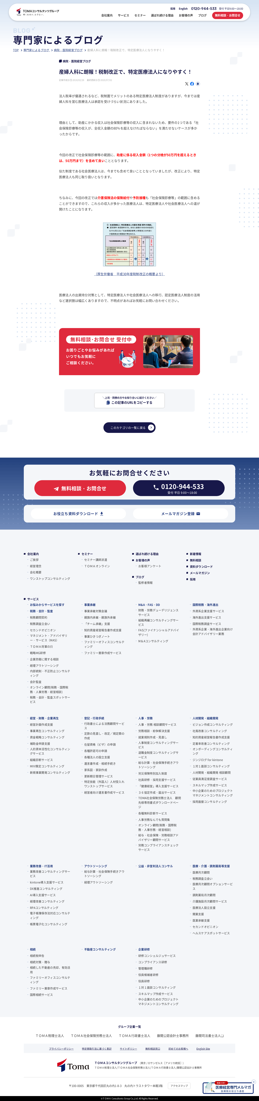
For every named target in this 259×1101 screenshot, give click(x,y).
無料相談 (195, 560)
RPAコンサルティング (44, 907)
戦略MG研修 (38, 653)
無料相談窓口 (152, 1048)
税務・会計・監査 (41, 611)
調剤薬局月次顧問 (204, 895)
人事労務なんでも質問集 (154, 819)
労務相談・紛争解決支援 (154, 731)
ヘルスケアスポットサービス (211, 933)
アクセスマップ (179, 1085)
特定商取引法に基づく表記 (97, 1048)
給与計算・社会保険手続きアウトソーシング (158, 764)
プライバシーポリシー (61, 1048)
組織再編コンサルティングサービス (158, 622)
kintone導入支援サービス (47, 882)
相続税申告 (37, 955)
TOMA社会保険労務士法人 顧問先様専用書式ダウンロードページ (159, 802)
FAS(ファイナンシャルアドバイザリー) (158, 632)
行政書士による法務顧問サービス (104, 725)
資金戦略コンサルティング (47, 737)
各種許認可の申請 (95, 751)
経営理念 (35, 566)
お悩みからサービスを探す (47, 604)
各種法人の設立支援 (97, 757)
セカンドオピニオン (43, 630)
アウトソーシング (95, 866)
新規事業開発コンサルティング (50, 772)
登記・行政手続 (94, 718)
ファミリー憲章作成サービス (103, 653)
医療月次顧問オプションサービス (213, 886)
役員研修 (144, 981)
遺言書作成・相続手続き (100, 763)
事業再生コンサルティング (47, 731)
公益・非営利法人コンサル (155, 866)
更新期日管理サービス (98, 776)
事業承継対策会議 (95, 611)
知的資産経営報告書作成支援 (103, 630)
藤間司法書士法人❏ (209, 1035)
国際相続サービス (41, 994)
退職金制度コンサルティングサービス (158, 754)
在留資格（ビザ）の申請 (100, 744)
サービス (33, 599)
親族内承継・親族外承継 (100, 617)
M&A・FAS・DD (149, 604)
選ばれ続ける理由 (147, 554)
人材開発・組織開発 (205, 718)
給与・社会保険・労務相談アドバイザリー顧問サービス (158, 837)
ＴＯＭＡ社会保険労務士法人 (91, 1035)
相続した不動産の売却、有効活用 (50, 969)
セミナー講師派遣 (95, 559)
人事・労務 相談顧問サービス (157, 724)
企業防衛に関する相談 (44, 659)
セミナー (87, 554)
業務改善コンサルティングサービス (50, 873)
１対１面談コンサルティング (211, 766)
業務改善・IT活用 (41, 866)
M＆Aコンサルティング (153, 641)
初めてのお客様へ (178, 1048)
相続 (33, 949)
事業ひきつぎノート (97, 636)
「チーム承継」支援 (97, 624)
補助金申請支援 (40, 743)
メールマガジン (200, 573)
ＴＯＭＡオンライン (97, 566)
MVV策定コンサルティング (47, 766)
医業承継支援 (201, 920)
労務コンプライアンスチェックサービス (158, 847)
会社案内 (33, 554)
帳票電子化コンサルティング (48, 924)
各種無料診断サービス (152, 813)
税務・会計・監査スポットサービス (50, 699)
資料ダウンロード (201, 566)
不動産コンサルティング (100, 949)
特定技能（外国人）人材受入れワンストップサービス (104, 783)
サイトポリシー (128, 1048)
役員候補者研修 (148, 975)
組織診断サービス (41, 760)
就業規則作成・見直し (152, 737)
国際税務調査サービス (207, 624)
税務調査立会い (40, 624)
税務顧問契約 (38, 617)
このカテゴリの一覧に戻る (128, 427)
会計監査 (35, 682)
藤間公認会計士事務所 (173, 1035)
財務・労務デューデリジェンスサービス (158, 612)
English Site (203, 1048)
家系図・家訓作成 (95, 770)
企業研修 (144, 949)
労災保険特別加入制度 (152, 773)
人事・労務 (145, 718)
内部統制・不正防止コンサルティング (50, 673)
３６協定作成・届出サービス (157, 792)
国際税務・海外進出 (205, 604)
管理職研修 (145, 968)
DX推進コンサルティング (46, 888)
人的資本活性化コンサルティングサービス (50, 751)
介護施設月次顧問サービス (210, 901)
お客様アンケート (149, 566)
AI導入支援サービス (43, 895)
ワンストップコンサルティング (50, 578)
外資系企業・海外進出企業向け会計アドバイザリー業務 (213, 631)
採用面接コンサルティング (210, 801)
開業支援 (198, 914)
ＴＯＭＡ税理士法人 (49, 1035)
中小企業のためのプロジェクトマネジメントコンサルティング (213, 792)
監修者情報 (145, 582)
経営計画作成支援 (41, 724)
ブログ (140, 577)
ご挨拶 (34, 559)
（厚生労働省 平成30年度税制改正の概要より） (129, 274)
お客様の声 (143, 560)
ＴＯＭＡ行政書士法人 (134, 1035)
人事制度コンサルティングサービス (158, 744)
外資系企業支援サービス (208, 611)
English (183, 8)
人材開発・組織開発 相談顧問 (212, 772)
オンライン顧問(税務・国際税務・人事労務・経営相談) (49, 689)
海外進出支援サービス (207, 617)
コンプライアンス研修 (152, 962)
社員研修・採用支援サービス (157, 780)
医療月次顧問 (201, 872)
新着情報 (195, 554)
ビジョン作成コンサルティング (213, 724)
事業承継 (90, 604)
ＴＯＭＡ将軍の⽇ (41, 646)
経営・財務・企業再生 (44, 718)
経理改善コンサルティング (47, 901)
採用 (172, 8)
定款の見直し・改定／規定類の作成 (104, 735)
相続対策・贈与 (40, 962)
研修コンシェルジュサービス (157, 955)
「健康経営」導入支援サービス (158, 786)
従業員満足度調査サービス (210, 779)
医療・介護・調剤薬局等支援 (211, 866)
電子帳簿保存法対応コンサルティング (50, 915)
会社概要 (35, 572)
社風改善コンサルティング (210, 731)
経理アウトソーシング (44, 665)
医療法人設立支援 (204, 907)
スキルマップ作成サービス (210, 785)
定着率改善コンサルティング (211, 743)
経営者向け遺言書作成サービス (104, 792)
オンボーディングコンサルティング (213, 751)
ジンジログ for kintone (208, 760)
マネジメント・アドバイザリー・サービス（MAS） (48, 637)
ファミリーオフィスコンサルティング (104, 644)
